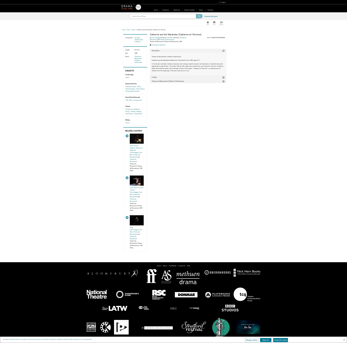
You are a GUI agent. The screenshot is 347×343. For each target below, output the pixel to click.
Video (128, 29)
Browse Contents (189, 10)
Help (188, 266)
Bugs (131, 227)
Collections (165, 10)
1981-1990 (129, 100)
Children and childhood (133, 109)
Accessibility (172, 266)
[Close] (344, 340)
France (127, 123)
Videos (133, 29)
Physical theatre (130, 89)
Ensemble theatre (131, 86)
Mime (139, 86)
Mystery (139, 111)
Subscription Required (158, 45)
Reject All (266, 340)
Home (156, 10)
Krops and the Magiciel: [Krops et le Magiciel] (136, 148)
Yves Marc (170, 37)
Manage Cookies (251, 340)
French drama (140, 89)
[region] (173, 340)
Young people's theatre (132, 91)
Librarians (210, 10)
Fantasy (133, 111)
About (201, 10)
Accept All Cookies (280, 340)
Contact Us (181, 266)
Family (127, 111)
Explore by (176, 10)
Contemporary (137, 100)
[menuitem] (135, 40)
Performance (129, 114)
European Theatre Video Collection (138, 39)
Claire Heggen (134, 152)
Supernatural (138, 114)
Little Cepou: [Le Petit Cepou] (136, 189)
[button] (214, 23)
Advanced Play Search (211, 16)
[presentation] (137, 139)
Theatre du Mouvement (167, 39)
